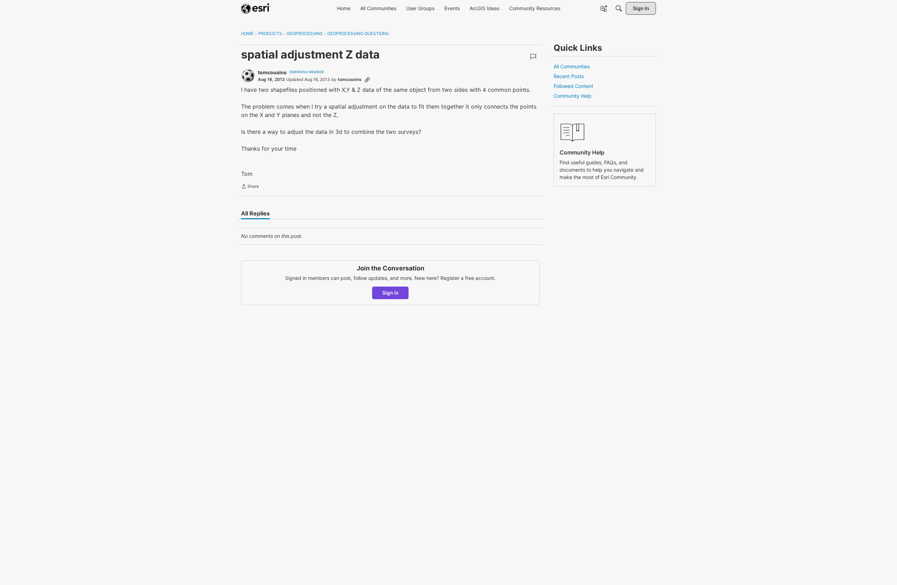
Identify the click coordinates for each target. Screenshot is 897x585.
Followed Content (573, 86)
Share (250, 187)
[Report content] (533, 56)
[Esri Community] (256, 8)
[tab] (255, 213)
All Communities (572, 66)
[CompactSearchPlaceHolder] (618, 8)
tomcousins (272, 72)
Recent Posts (569, 76)
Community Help (572, 96)
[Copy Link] (367, 79)
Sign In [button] (390, 293)
